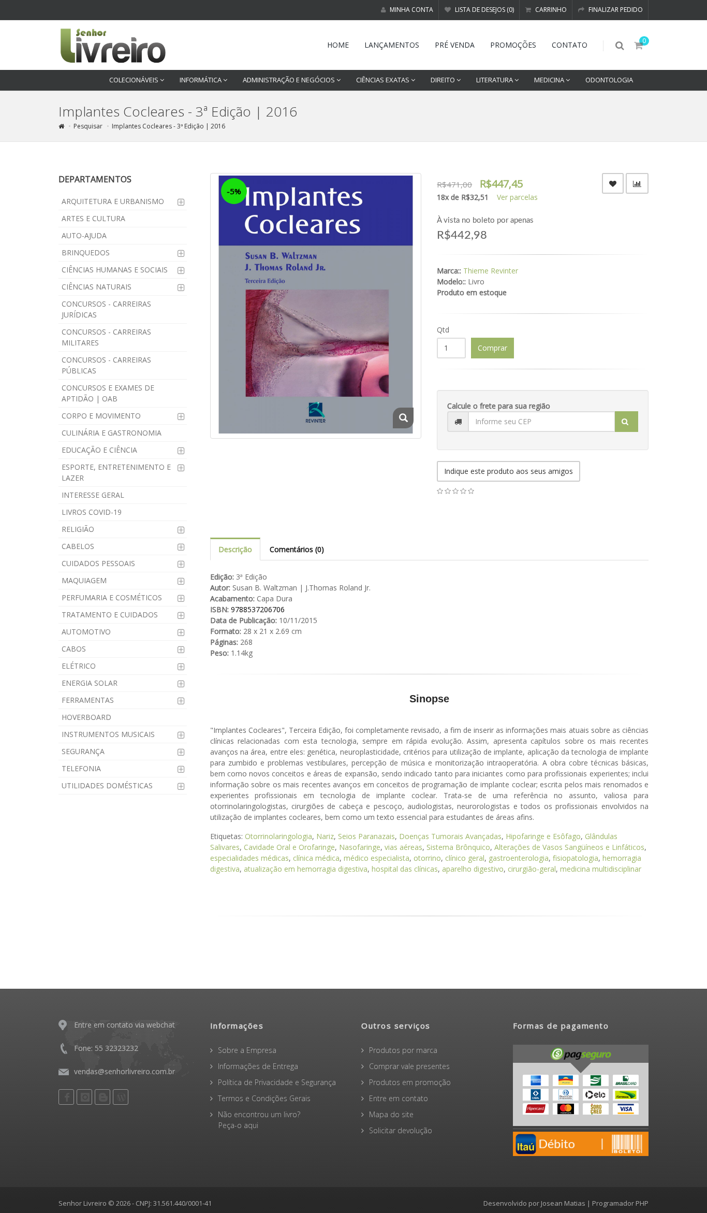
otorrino (427, 858)
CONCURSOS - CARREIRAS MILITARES (106, 337)
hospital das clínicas (405, 869)
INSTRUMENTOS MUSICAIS (108, 734)
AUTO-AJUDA (84, 235)
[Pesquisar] (626, 421)
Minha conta (410, 9)
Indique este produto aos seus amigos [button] (508, 471)
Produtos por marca (403, 1050)
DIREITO (443, 79)
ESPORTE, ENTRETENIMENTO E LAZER (116, 472)
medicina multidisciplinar (600, 869)
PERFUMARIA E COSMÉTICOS (112, 597)
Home (338, 45)
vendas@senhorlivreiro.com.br (124, 1071)
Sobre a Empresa (247, 1050)
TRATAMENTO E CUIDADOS (110, 614)
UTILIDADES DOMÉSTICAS (107, 785)
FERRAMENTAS (88, 700)
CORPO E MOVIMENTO (101, 416)
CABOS (74, 649)
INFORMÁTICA (201, 79)
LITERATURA (495, 79)
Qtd (443, 330)
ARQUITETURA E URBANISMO (113, 201)
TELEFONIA (81, 768)
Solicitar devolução (400, 1130)
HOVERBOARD (86, 717)
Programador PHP (620, 1203)
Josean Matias (563, 1203)
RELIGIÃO (78, 529)
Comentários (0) (297, 549)
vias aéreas (403, 847)
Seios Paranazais (366, 836)
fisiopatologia (575, 858)
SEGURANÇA (83, 751)
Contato (569, 45)
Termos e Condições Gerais (264, 1098)
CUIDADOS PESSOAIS (98, 563)
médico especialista (376, 858)
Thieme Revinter (490, 271)
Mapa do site (391, 1114)
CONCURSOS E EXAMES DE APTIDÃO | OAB (108, 393)
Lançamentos (391, 45)
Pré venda (455, 45)
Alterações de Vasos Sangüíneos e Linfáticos (569, 847)
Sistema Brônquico (458, 847)
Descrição (235, 549)
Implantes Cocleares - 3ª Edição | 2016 (168, 126)
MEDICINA (550, 79)
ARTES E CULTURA (93, 218)
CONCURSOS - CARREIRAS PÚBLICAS (106, 365)
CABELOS (78, 546)
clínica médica (316, 858)
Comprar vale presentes (409, 1066)
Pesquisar (87, 126)
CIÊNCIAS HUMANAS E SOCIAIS (115, 270)
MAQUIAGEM (84, 580)
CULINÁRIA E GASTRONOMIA (111, 433)
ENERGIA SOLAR (89, 683)
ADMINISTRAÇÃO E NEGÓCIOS (289, 79)
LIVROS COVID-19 (92, 512)
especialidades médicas (249, 858)
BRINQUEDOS (86, 252)
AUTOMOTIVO (86, 632)
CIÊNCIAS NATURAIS (96, 287)
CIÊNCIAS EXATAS (383, 79)
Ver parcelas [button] (517, 197)
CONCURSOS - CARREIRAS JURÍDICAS (106, 309)
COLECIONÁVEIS (134, 79)
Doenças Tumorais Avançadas (450, 836)
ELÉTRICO (79, 666)
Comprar (492, 348)
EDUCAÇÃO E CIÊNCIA (99, 450)
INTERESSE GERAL (93, 495)
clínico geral (464, 858)
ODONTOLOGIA (609, 79)
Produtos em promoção (410, 1082)
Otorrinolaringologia (278, 836)
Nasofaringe (359, 847)
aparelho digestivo (473, 869)
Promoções (513, 45)
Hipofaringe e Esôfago (543, 836)
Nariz (325, 836)
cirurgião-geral (532, 869)
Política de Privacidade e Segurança (277, 1082)
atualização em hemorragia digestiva (305, 869)
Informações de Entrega (258, 1066)
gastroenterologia (519, 858)
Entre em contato (398, 1098)
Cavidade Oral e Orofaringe (289, 847)
